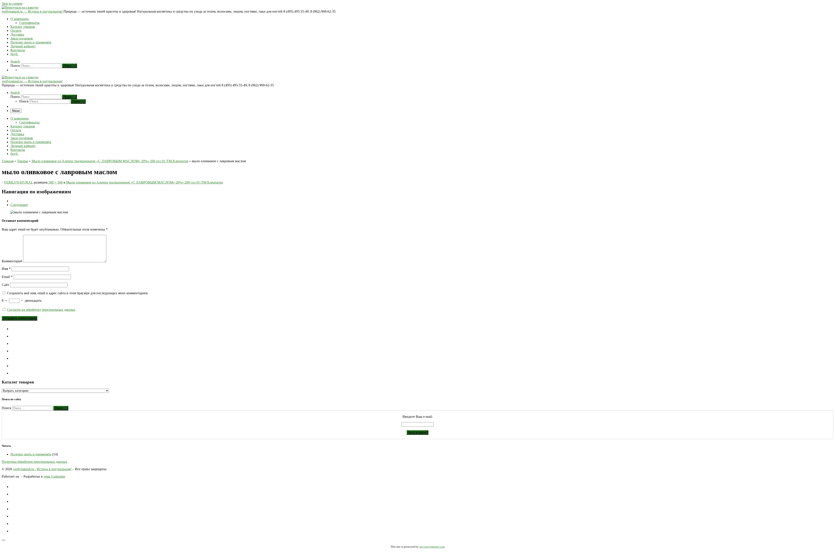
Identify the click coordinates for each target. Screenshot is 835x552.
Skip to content (12, 3)
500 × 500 (55, 182)
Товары (22, 161)
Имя (6, 269)
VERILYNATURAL (18, 182)
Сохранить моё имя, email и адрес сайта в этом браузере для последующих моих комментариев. (78, 293)
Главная (7, 161)
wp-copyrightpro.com (432, 546)
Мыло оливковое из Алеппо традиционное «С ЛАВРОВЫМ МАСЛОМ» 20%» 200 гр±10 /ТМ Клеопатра (110, 161)
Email (7, 277)
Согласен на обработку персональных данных (41, 309)
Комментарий (12, 261)
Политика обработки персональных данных (34, 461)
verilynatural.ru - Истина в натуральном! (42, 469)
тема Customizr (54, 476)
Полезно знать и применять (30, 454)
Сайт (5, 285)
